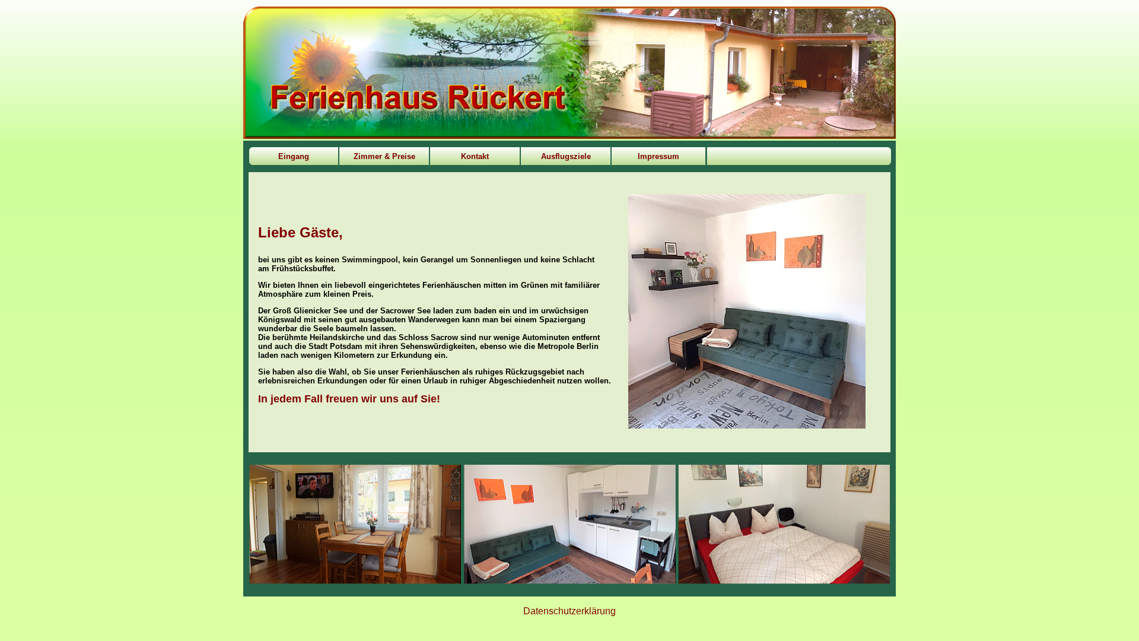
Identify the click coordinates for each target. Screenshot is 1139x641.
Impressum (658, 156)
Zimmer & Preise (384, 156)
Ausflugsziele (566, 156)
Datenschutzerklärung (569, 611)
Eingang (293, 156)
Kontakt (475, 156)
